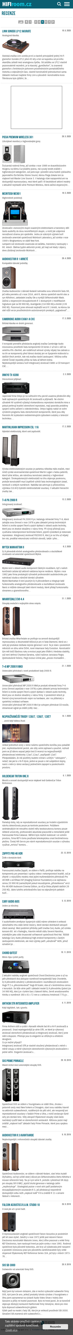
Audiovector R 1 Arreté (15, 258)
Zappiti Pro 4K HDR (12, 853)
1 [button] (30, 22)
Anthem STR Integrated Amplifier (20, 1003)
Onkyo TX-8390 (10, 374)
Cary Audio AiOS (10, 901)
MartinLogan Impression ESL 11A (20, 426)
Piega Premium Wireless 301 (17, 136)
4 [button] (39, 22)
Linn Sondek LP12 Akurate (16, 31)
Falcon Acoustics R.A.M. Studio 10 (21, 1204)
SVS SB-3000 (8, 1264)
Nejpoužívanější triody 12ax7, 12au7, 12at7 (26, 716)
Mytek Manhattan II (13, 547)
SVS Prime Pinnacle (13, 1060)
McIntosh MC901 (11, 193)
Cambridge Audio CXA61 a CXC (18, 318)
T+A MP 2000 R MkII (12, 666)
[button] (20, 21)
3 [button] (35, 22)
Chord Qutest (9, 952)
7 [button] (49, 22)
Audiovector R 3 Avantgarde (18, 1135)
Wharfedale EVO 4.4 (13, 598)
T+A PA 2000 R (9, 499)
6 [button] (45, 22)
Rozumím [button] (55, 1326)
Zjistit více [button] (11, 1330)
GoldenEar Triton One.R (15, 775)
